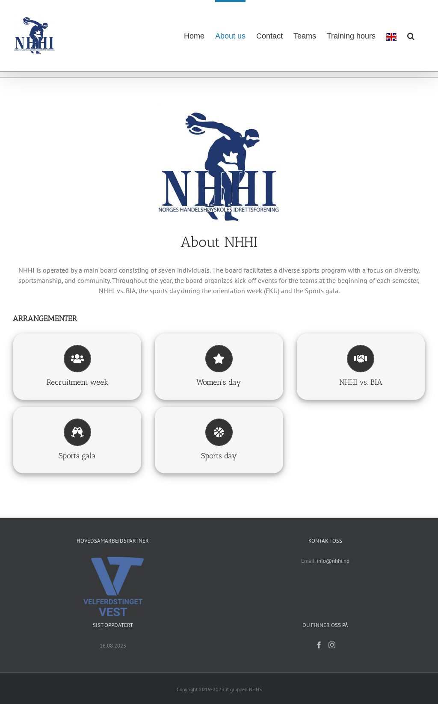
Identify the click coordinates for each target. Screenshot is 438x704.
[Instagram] (331, 645)
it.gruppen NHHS (244, 689)
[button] (410, 34)
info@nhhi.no (333, 560)
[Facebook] (319, 645)
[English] (391, 35)
